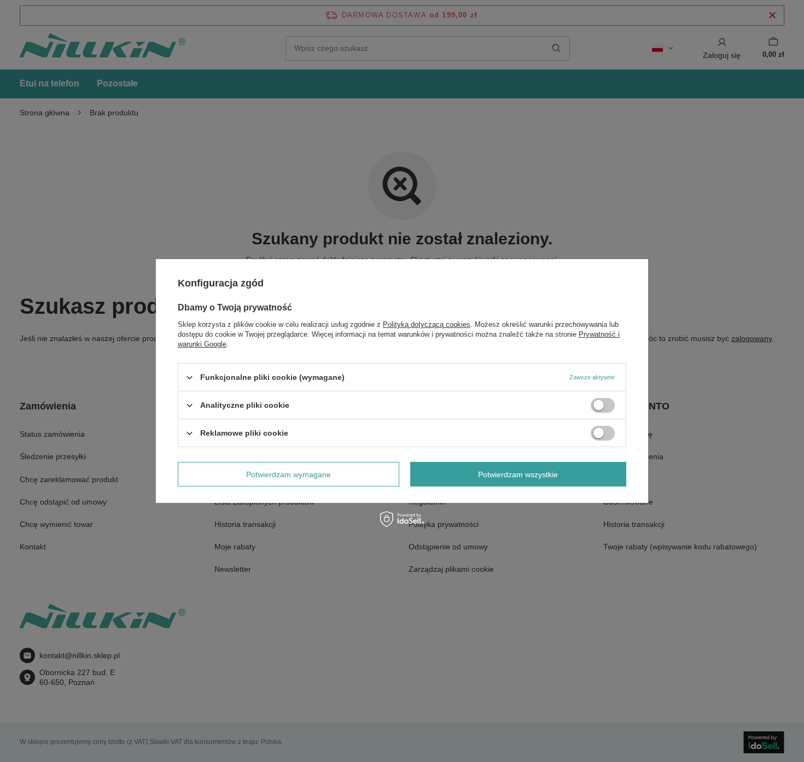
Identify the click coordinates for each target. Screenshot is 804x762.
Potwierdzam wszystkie (518, 474)
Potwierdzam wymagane (288, 474)
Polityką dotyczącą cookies (426, 324)
